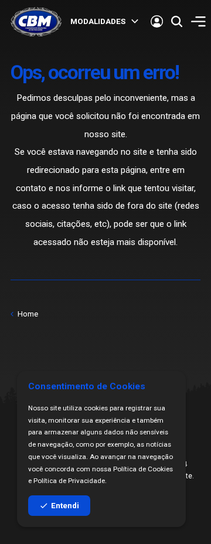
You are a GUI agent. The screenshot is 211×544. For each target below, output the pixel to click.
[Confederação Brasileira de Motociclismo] (36, 21)
